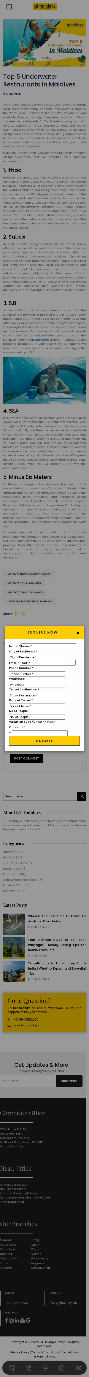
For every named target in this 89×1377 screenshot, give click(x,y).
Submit (44, 741)
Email (14, 663)
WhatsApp (17, 679)
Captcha (17, 727)
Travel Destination (24, 689)
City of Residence (23, 651)
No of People (19, 711)
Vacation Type (21, 722)
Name (14, 646)
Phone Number (21, 668)
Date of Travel (21, 700)
